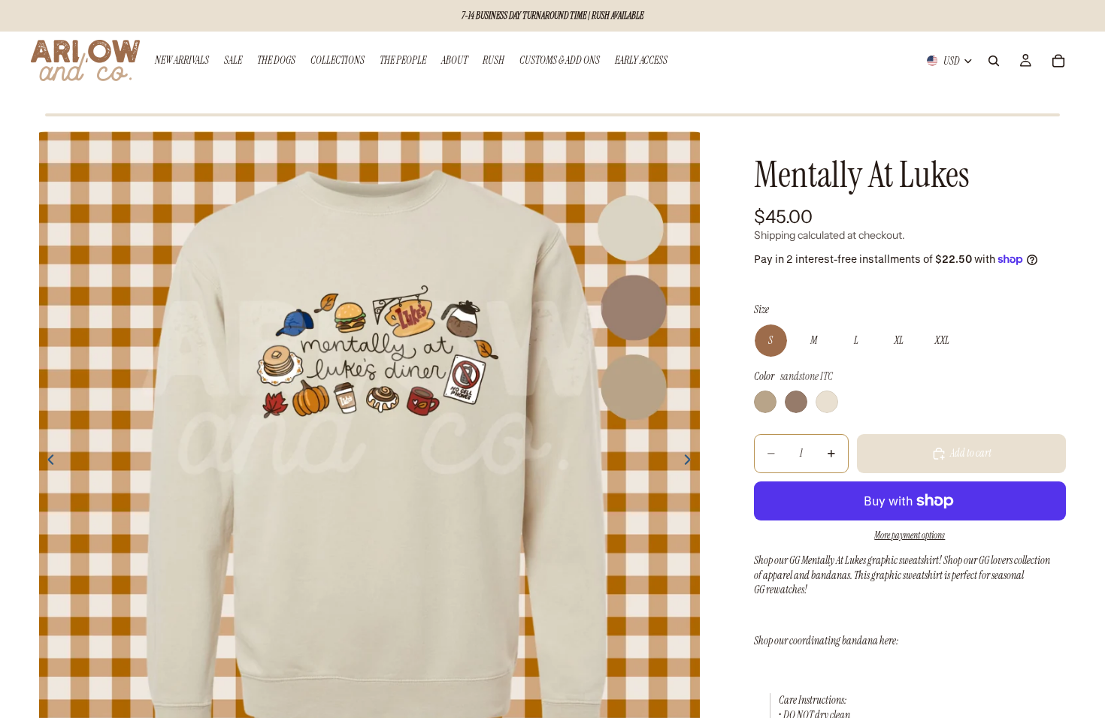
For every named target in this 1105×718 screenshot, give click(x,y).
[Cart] (1058, 60)
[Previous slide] (46, 461)
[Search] (993, 60)
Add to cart (970, 453)
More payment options (909, 535)
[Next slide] (692, 461)
